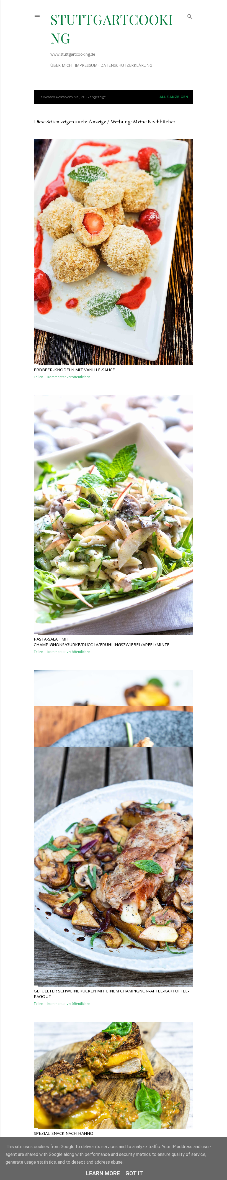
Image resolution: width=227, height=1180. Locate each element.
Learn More (103, 1173)
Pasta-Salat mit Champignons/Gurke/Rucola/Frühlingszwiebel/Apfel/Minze (101, 641)
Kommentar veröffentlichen (68, 377)
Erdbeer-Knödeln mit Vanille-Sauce (74, 369)
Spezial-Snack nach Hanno (63, 1133)
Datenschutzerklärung (126, 65)
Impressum (86, 65)
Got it (134, 1173)
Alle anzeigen (173, 97)
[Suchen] (190, 15)
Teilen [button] (38, 377)
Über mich (61, 65)
